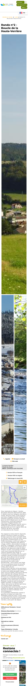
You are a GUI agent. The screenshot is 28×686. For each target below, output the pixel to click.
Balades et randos (7, 17)
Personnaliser (10, 682)
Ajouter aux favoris (26, 2)
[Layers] (24, 487)
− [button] (3, 489)
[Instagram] (25, 482)
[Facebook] (21, 482)
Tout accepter (10, 674)
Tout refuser (10, 678)
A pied (16, 17)
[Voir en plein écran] (3, 492)
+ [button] (3, 487)
